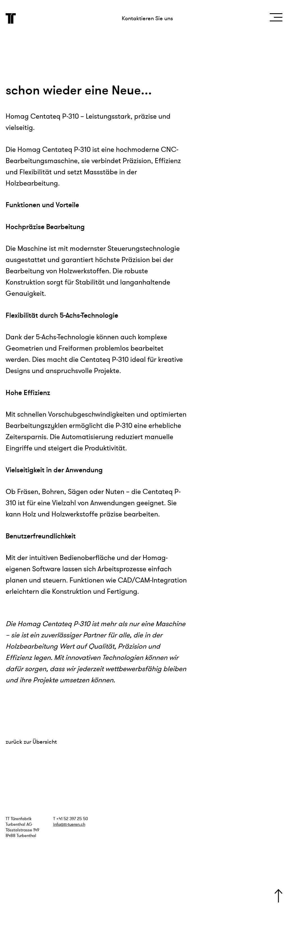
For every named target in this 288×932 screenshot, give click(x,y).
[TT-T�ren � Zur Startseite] (11, 18)
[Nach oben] (278, 895)
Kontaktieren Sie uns (147, 18)
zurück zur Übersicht (31, 742)
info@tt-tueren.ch (69, 824)
